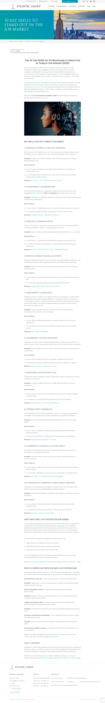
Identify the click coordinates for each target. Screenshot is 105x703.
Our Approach (61, 6)
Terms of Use (84, 699)
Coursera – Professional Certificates (42, 513)
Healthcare (83, 678)
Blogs (18, 51)
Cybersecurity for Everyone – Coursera (43, 439)
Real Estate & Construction (59, 685)
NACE (67, 526)
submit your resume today (71, 658)
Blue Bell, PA (45, 683)
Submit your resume (59, 634)
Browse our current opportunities (50, 658)
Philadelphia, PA (45, 678)
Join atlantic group (69, 1)
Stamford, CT (45, 680)
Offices (36, 674)
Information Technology (73, 678)
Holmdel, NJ (44, 686)
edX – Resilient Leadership (39, 331)
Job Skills (26, 52)
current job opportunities (40, 562)
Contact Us (15, 692)
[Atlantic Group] (25, 6)
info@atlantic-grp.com (18, 681)
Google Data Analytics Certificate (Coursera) (45, 286)
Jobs (93, 6)
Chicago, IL (36, 686)
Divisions (51, 6)
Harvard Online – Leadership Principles (43, 366)
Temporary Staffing (56, 678)
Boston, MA (36, 683)
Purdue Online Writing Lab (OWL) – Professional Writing (49, 249)
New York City (37, 678)
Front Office (70, 681)
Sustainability (34, 52)
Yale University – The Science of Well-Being (45, 403)
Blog (13, 683)
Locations (81, 6)
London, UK (36, 680)
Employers (72, 6)
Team (88, 6)
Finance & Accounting (57, 681)
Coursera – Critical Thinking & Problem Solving (46, 180)
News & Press (16, 686)
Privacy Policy (92, 699)
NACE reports (36, 193)
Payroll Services (16, 688)
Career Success (18, 52)
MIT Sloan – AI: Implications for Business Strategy (47, 476)
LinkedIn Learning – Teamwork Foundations (45, 215)
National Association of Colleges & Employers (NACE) (44, 83)
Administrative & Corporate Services (90, 681)
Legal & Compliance (72, 685)
